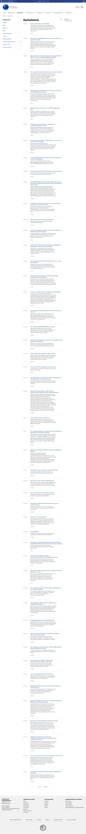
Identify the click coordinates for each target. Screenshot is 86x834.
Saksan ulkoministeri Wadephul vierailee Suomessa (42, 353)
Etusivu (4, 16)
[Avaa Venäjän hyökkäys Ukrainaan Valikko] (20, 42)
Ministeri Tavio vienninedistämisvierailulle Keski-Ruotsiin (44, 720)
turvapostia (6, 808)
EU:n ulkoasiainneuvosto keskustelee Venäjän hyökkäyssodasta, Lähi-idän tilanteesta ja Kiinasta (45, 647)
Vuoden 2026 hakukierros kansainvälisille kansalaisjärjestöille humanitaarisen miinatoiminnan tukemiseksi (45, 245)
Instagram (46, 802)
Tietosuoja (39, 819)
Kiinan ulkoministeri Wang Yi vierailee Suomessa (42, 492)
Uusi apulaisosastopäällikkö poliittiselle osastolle (42, 326)
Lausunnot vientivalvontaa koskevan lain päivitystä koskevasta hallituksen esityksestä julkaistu (45, 230)
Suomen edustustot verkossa (15, 819)
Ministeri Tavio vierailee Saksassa (38, 517)
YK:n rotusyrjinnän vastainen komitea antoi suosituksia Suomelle (46, 72)
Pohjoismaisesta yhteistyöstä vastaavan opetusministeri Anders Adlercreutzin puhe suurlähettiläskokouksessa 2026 (46, 56)
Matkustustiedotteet (7, 39)
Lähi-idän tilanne (6, 44)
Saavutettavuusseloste (58, 819)
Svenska (44, 1)
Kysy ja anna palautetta (71, 819)
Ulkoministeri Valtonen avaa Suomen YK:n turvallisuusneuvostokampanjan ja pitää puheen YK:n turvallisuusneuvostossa (43, 738)
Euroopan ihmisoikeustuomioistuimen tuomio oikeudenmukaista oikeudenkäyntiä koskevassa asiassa (46, 701)
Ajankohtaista (7, 20)
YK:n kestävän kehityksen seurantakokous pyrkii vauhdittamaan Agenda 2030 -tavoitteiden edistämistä (45, 431)
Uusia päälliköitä (34, 531)
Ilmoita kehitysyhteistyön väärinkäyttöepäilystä (75, 807)
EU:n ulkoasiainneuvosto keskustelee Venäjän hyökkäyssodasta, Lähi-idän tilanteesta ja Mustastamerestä (45, 378)
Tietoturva (47, 819)
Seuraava (46, 786)
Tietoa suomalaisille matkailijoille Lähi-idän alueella (43, 367)
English (48, 1)
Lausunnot (5, 28)
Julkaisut (5, 36)
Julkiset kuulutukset (7, 47)
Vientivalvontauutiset (7, 33)
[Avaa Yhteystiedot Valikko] (72, 13)
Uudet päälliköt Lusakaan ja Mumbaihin (39, 417)
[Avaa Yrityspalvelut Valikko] (43, 13)
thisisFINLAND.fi (69, 804)
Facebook (46, 805)
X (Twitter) (46, 801)
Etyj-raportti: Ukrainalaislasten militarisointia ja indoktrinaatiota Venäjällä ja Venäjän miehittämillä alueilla (44, 391)
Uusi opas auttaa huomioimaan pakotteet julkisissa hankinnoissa (46, 755)
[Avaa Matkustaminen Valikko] (34, 13)
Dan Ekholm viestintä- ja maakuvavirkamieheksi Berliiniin (44, 470)
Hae (82, 7)
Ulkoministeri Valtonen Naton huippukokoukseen (42, 480)
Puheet (4, 30)
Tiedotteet (5, 22)
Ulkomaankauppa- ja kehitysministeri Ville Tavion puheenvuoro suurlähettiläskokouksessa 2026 (45, 91)
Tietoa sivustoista (29, 819)
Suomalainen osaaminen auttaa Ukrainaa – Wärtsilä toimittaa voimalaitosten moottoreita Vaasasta (45, 204)
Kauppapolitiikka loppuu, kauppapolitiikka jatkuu (42, 620)
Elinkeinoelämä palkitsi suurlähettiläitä (40, 23)
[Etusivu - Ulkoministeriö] (12, 7)
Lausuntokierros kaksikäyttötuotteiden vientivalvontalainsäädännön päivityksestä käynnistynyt (44, 556)
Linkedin (46, 804)
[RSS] (61, 20)
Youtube (46, 807)
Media (83, 1)
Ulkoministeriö (68, 801)
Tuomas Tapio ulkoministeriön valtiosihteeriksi (41, 674)
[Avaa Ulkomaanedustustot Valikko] (63, 13)
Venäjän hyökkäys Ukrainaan (9, 41)
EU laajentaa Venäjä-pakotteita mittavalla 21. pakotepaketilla (45, 292)
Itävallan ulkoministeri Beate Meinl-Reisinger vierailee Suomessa (46, 171)
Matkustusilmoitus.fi (69, 805)
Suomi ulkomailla (69, 802)
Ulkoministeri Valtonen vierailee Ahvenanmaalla (42, 219)
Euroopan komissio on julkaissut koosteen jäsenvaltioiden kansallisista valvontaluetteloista (44, 276)
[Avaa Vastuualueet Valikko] (14, 13)
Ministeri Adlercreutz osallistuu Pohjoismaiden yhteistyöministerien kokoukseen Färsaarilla (41, 661)
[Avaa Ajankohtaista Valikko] (24, 13)
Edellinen (40, 786)
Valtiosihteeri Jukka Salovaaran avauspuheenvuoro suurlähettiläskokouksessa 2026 (42, 124)
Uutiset (4, 25)
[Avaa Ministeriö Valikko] (51, 13)
